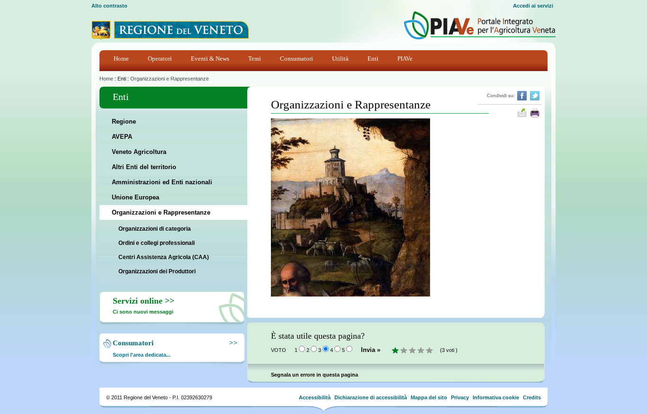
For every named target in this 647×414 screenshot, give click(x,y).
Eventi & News (210, 58)
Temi (254, 58)
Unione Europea (135, 197)
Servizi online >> (143, 301)
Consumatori (296, 58)
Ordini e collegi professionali (156, 243)
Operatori (160, 58)
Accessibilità (315, 397)
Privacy (460, 397)
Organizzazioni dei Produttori (157, 271)
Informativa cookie (496, 397)
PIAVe (405, 58)
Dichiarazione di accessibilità (370, 397)
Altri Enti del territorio (144, 167)
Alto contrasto (109, 6)
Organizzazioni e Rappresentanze (169, 78)
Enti (373, 58)
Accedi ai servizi (533, 6)
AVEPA (122, 136)
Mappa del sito (429, 397)
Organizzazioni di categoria (154, 228)
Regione (124, 121)
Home (121, 58)
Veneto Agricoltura (139, 151)
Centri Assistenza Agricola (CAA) (163, 257)
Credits (532, 397)
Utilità (340, 58)
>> (231, 343)
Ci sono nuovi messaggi (143, 312)
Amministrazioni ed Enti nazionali (162, 182)
